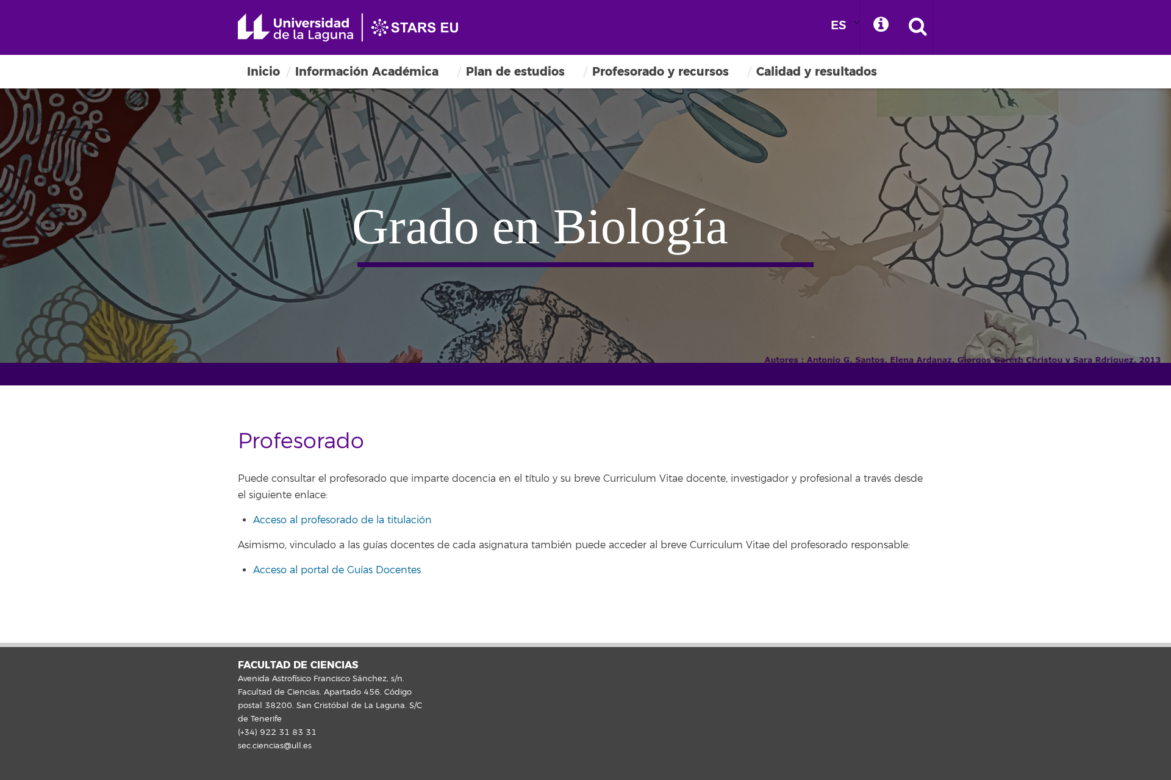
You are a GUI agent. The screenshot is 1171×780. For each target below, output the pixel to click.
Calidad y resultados (816, 71)
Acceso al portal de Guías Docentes (337, 570)
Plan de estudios (515, 71)
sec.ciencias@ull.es (275, 746)
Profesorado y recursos (660, 71)
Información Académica (367, 71)
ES (839, 25)
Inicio (263, 71)
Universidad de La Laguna (354, 27)
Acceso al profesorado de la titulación (342, 520)
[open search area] (918, 27)
